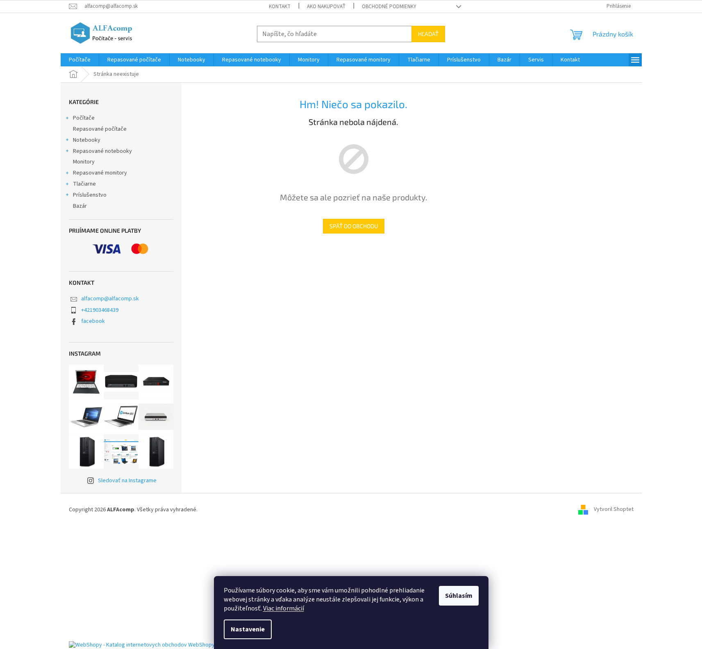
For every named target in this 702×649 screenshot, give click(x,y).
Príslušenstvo (90, 195)
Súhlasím (459, 595)
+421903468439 (99, 310)
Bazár (80, 206)
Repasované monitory (100, 173)
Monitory (84, 162)
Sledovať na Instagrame (127, 481)
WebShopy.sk (205, 645)
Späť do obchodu (353, 225)
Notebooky (86, 140)
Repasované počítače (100, 129)
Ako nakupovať (326, 6)
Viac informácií (283, 608)
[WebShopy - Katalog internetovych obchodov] (128, 645)
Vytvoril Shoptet (614, 510)
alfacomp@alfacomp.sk (110, 299)
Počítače (84, 118)
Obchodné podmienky (389, 6)
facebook (93, 321)
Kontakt (280, 6)
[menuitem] (80, 59)
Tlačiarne (84, 184)
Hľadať (428, 33)
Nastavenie (248, 629)
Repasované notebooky (102, 151)
